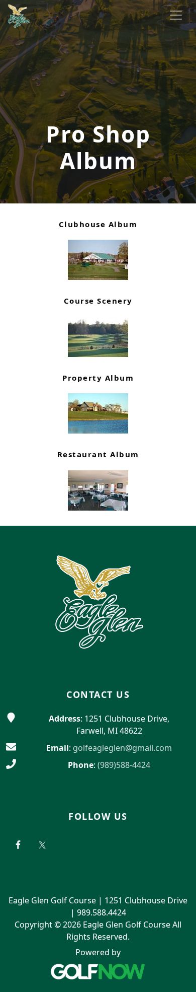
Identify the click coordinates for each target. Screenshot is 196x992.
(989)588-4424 (123, 764)
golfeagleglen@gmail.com (122, 747)
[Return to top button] (176, 506)
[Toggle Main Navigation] (176, 15)
